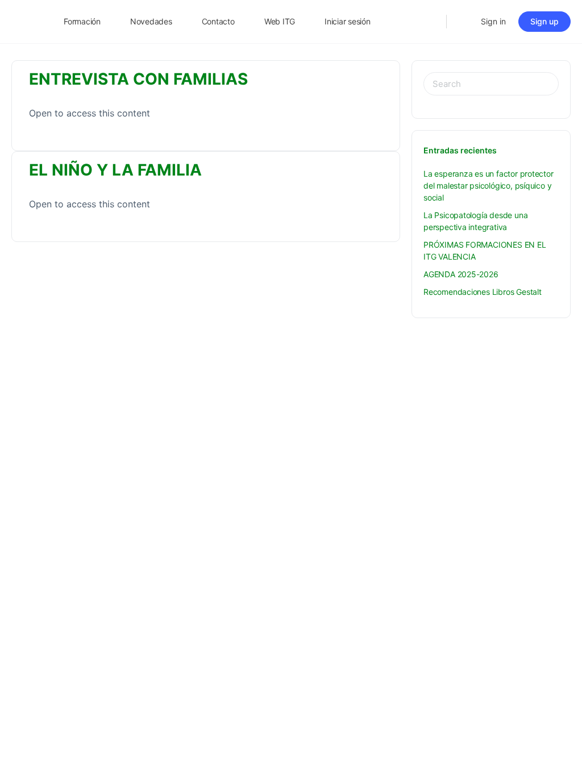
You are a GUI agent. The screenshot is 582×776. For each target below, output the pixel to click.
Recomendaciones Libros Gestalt (482, 292)
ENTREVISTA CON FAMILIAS (138, 79)
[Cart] (462, 21)
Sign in (493, 21)
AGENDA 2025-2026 (460, 274)
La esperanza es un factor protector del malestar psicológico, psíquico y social (488, 185)
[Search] (430, 21)
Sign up (544, 21)
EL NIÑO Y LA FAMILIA (115, 170)
